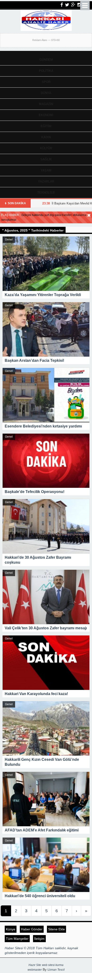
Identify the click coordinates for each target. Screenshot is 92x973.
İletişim (39, 938)
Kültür (46, 148)
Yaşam (46, 170)
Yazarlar (46, 181)
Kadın (46, 137)
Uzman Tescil (56, 969)
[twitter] (67, 5)
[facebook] (61, 5)
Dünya (46, 93)
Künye (10, 929)
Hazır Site (35, 965)
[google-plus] (73, 5)
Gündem (46, 59)
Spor (46, 82)
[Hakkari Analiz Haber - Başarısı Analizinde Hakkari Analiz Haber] (46, 19)
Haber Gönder (31, 929)
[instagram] (79, 5)
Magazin (46, 104)
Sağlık (46, 159)
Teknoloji (46, 192)
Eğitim (46, 126)
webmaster (35, 969)
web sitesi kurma (52, 965)
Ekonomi (46, 115)
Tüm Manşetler (17, 938)
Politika (46, 71)
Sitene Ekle (56, 929)
